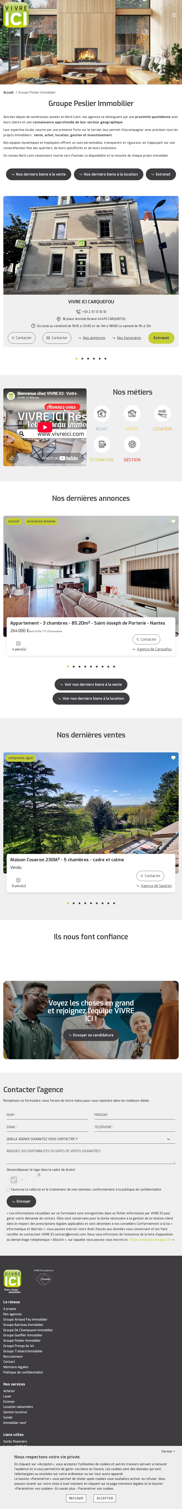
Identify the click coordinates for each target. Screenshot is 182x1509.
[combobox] (91, 1139)
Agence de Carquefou (154, 649)
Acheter (9, 1391)
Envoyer (24, 1201)
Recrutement (13, 1357)
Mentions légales (15, 1367)
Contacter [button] (59, 338)
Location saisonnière (18, 1407)
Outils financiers (15, 1441)
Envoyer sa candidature (93, 1035)
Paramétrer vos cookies (95, 1489)
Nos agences (12, 1314)
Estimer (9, 1402)
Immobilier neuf (14, 1423)
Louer (7, 1396)
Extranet (163, 174)
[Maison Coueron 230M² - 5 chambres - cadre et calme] (91, 812)
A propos (9, 1309)
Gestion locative (15, 1412)
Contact (9, 1362)
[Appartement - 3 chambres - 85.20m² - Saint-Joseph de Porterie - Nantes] (91, 576)
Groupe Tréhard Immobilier (23, 1351)
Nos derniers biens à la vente (41, 174)
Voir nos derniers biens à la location (93, 698)
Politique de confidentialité (23, 1372)
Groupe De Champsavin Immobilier (28, 1330)
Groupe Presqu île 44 (18, 1346)
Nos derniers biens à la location (111, 174)
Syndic (8, 1417)
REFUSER (76, 1498)
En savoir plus (65, 1489)
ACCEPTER (105, 1498)
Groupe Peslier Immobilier (22, 1341)
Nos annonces (94, 338)
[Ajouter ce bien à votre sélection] (174, 521)
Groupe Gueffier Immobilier (23, 1335)
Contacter (24, 338)
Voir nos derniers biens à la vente (93, 684)
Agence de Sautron (156, 885)
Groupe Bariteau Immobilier (23, 1325)
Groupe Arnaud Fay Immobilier (25, 1319)
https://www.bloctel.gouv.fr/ (151, 1240)
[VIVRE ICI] (16, 15)
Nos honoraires (129, 338)
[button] (91, 302)
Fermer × (168, 1451)
